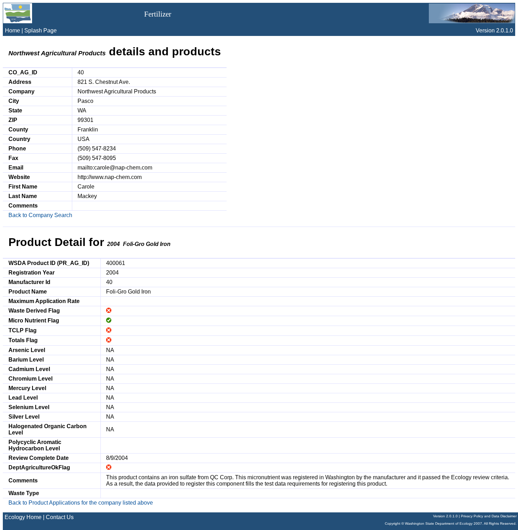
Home (12, 30)
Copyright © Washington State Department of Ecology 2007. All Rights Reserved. (451, 523)
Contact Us (60, 517)
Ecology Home (23, 517)
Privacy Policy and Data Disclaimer (489, 516)
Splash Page (40, 30)
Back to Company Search (40, 215)
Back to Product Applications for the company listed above (80, 503)
